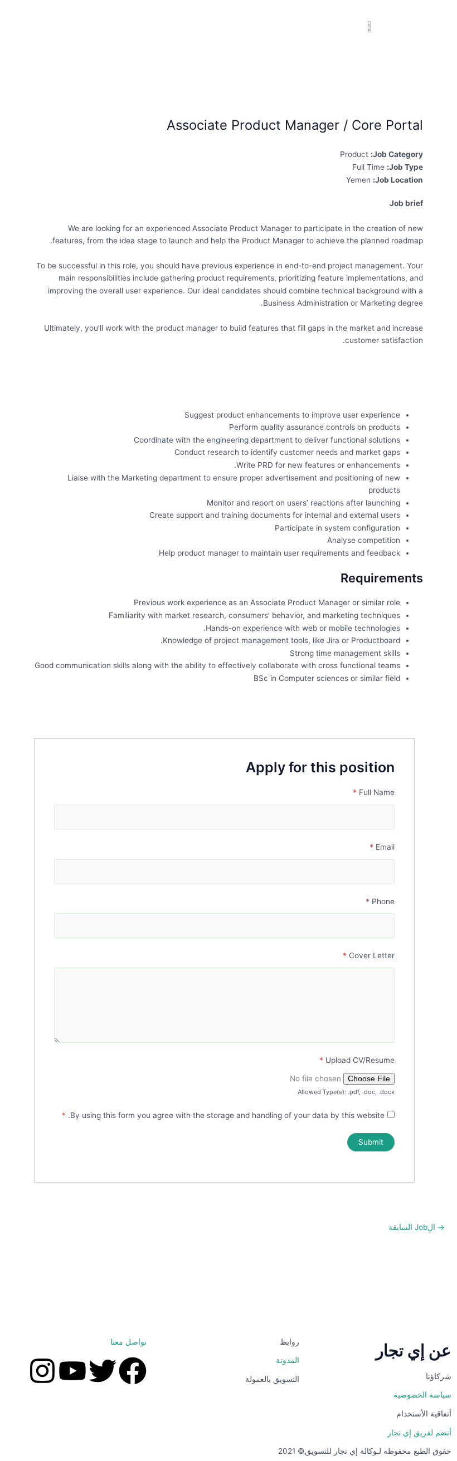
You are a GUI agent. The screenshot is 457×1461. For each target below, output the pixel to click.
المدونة (287, 1360)
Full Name (374, 792)
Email (382, 846)
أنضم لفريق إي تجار (419, 1432)
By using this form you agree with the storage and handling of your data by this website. (223, 1115)
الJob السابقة (416, 1228)
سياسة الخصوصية (422, 1394)
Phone (380, 901)
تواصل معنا (128, 1341)
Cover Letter (369, 955)
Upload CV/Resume (357, 1060)
